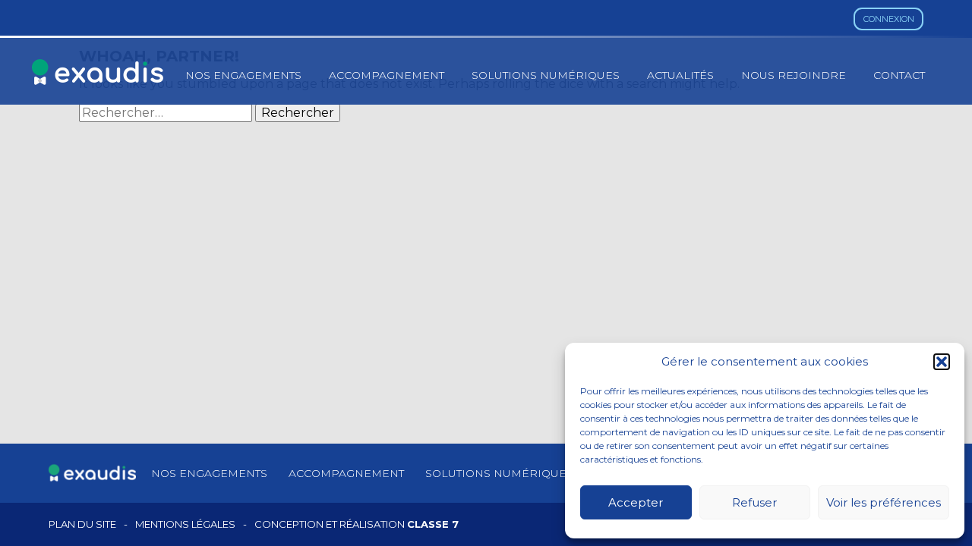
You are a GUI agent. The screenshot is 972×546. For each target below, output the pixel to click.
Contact (899, 75)
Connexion (888, 19)
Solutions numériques (546, 75)
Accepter (635, 502)
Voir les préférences (883, 502)
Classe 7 (433, 524)
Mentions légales (185, 524)
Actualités (680, 75)
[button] (941, 361)
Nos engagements (243, 75)
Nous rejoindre (793, 75)
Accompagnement (386, 75)
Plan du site (82, 524)
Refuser (754, 502)
